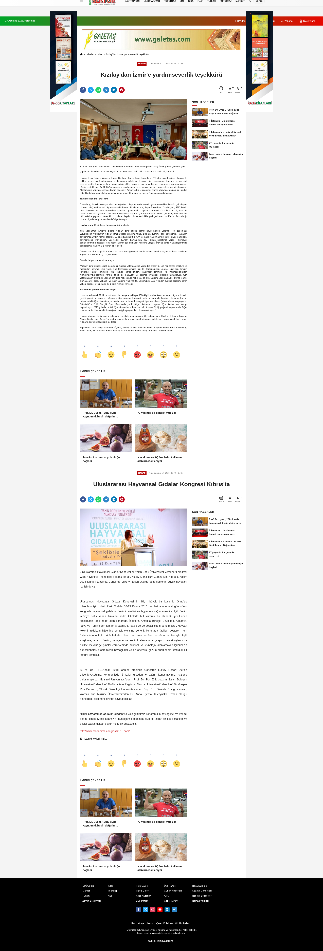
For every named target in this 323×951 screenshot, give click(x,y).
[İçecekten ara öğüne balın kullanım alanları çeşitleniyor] (161, 438)
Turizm (86, 896)
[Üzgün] (177, 349)
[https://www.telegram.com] (174, 909)
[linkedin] (114, 90)
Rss (133, 923)
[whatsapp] (98, 90)
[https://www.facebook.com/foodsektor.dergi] (138, 909)
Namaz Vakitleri (200, 901)
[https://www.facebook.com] (160, 909)
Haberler (90, 54)
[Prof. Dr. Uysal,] (106, 393)
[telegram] (106, 90)
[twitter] (91, 90)
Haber (99, 54)
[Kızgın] (137, 349)
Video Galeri (246, 20)
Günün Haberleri (173, 890)
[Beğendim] (85, 349)
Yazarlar (288, 20)
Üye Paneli (308, 20)
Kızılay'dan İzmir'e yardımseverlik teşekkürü (127, 54)
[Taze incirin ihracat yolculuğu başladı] (106, 438)
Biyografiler (142, 901)
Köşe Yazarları (143, 896)
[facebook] (83, 90)
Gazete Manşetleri (202, 890)
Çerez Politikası (164, 923)
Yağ (110, 896)
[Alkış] (98, 349)
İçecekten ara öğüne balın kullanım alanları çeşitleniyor (159, 459)
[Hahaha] (150, 349)
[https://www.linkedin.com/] (167, 909)
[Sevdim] (111, 349)
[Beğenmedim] (124, 349)
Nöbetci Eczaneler (201, 896)
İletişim (150, 923)
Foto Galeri (142, 886)
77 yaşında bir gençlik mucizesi (157, 412)
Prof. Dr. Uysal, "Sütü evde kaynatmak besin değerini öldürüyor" (99, 415)
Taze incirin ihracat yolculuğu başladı (101, 459)
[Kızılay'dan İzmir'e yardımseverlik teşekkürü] (133, 129)
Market (86, 890)
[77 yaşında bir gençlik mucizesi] (161, 393)
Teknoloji (112, 890)
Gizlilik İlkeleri (182, 923)
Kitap (110, 886)
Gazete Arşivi (171, 901)
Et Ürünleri (88, 886)
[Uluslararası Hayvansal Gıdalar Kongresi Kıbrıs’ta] (133, 537)
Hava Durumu (199, 886)
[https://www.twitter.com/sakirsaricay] (145, 909)
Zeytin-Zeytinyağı (91, 901)
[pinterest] (122, 90)
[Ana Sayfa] (81, 54)
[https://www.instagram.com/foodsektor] (152, 909)
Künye (141, 923)
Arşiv (166, 896)
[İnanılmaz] (163, 349)
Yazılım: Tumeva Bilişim (160, 941)
